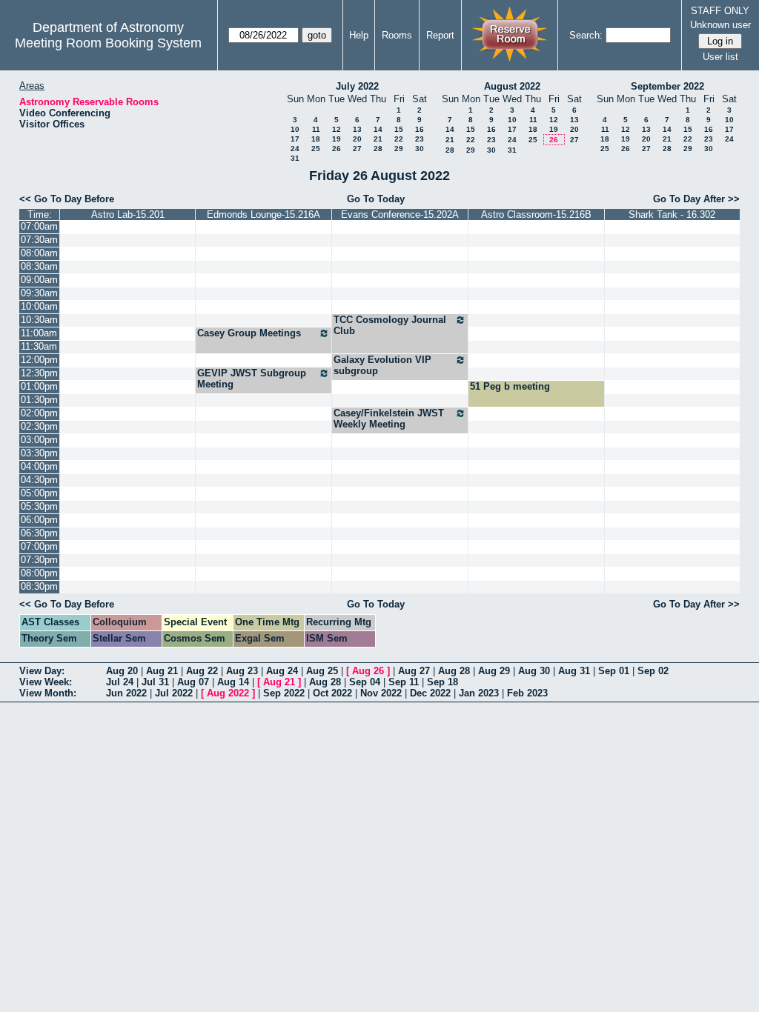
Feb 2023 (527, 693)
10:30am (39, 319)
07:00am (39, 226)
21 (378, 139)
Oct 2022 (332, 693)
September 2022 (667, 86)
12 (336, 129)
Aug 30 (534, 670)
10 (295, 129)
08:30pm (39, 586)
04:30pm (39, 479)
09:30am (39, 293)
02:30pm (39, 426)
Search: (586, 35)
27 (357, 148)
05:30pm (39, 506)
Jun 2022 (126, 693)
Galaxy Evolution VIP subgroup (382, 365)
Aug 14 (233, 682)
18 (315, 139)
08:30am (39, 266)
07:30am (39, 239)
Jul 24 (119, 682)
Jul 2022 (174, 693)
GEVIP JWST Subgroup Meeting (251, 378)
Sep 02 (653, 670)
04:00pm (39, 466)
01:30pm (39, 399)
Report (440, 35)
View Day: (41, 670)
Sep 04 (364, 682)
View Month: (47, 693)
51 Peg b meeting (510, 386)
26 (336, 148)
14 (378, 129)
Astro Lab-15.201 (128, 214)
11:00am (39, 333)
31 (295, 158)
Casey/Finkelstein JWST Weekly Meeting (389, 418)
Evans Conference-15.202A (400, 214)
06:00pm (39, 519)
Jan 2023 (479, 693)
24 (295, 148)
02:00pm (39, 413)
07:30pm (39, 559)
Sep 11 (403, 682)
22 (398, 139)
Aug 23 (242, 670)
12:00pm (39, 359)
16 (419, 129)
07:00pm (39, 546)
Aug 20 (122, 670)
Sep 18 (442, 682)
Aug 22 (202, 670)
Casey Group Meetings (249, 333)
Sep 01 (613, 670)
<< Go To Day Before (66, 198)
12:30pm (39, 373)
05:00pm (39, 493)
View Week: (45, 682)
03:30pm (39, 453)
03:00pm (39, 439)
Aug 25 (322, 670)
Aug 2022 (228, 693)
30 (419, 148)
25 (315, 148)
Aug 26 (368, 670)
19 (336, 139)
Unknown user (720, 24)
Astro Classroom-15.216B (536, 214)
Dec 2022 (430, 693)
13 (357, 129)
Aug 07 (193, 682)
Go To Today (376, 198)
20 (357, 139)
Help (358, 35)
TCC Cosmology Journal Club (390, 325)
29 (398, 148)
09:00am (39, 279)
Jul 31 (155, 682)
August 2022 (512, 86)
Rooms (397, 35)
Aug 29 (494, 670)
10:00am (39, 306)
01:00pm (39, 386)
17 (295, 139)
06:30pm (39, 533)
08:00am (39, 253)
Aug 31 (574, 670)
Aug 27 (414, 670)
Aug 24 (282, 670)
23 (419, 139)
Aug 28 (454, 670)
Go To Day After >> (696, 198)
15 (398, 129)
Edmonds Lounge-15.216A (263, 214)
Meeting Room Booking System (108, 43)
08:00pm (39, 573)
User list (720, 56)
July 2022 (357, 86)
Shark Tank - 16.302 (672, 214)
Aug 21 (162, 670)
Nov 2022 (381, 693)
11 (316, 129)
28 (378, 148)
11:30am (39, 346)
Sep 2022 (284, 693)
